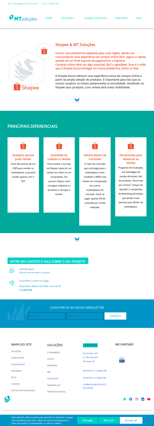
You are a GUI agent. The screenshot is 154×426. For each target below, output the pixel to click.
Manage (88, 420)
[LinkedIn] (142, 399)
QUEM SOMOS (17, 357)
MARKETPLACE (53, 385)
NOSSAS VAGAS (18, 364)
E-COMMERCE (53, 352)
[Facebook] (130, 399)
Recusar (109, 420)
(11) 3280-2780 (100, 370)
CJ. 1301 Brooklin (90, 357)
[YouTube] (148, 399)
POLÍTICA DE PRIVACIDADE (23, 390)
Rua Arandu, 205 (90, 353)
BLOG (13, 377)
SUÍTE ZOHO (52, 378)
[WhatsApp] (124, 399)
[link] (77, 99)
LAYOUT (50, 359)
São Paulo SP (89, 361)
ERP (49, 372)
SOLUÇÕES (16, 351)
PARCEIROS (16, 370)
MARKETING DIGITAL (56, 391)
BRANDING (52, 365)
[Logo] (23, 18)
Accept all (131, 420)
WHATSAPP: (88, 370)
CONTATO (15, 384)
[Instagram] (136, 399)
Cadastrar (115, 316)
